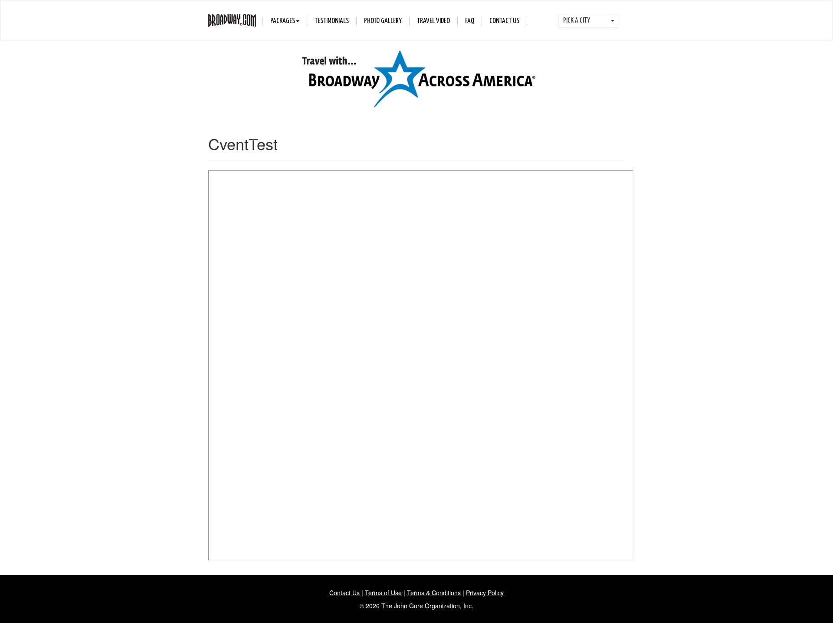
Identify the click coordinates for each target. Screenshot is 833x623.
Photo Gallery (383, 21)
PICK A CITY (577, 20)
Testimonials (332, 21)
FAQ (469, 21)
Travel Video (433, 21)
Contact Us (504, 21)
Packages (282, 21)
